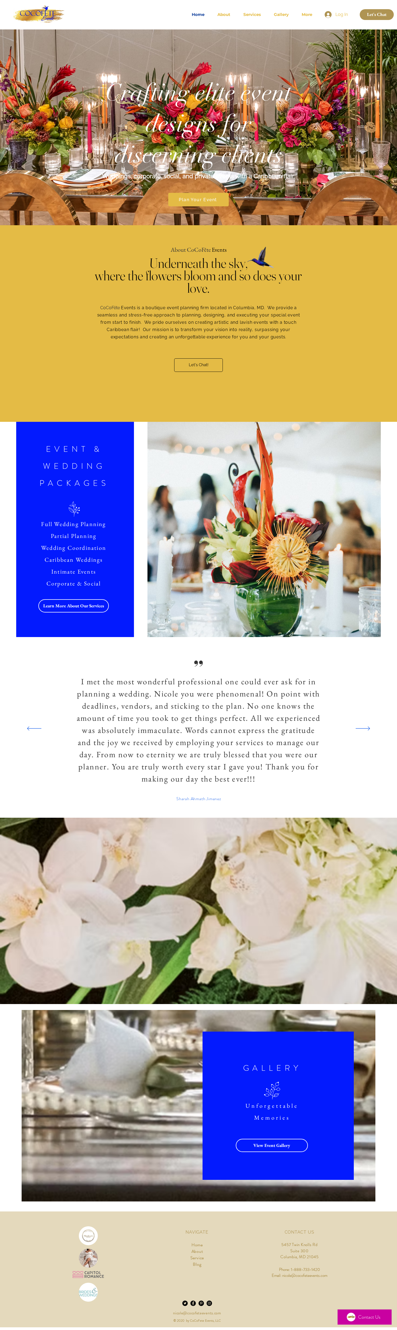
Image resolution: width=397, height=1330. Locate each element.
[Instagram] (209, 1303)
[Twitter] (185, 1303)
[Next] (363, 728)
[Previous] (34, 728)
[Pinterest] (201, 1303)
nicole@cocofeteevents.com (197, 1313)
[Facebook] (193, 1303)
